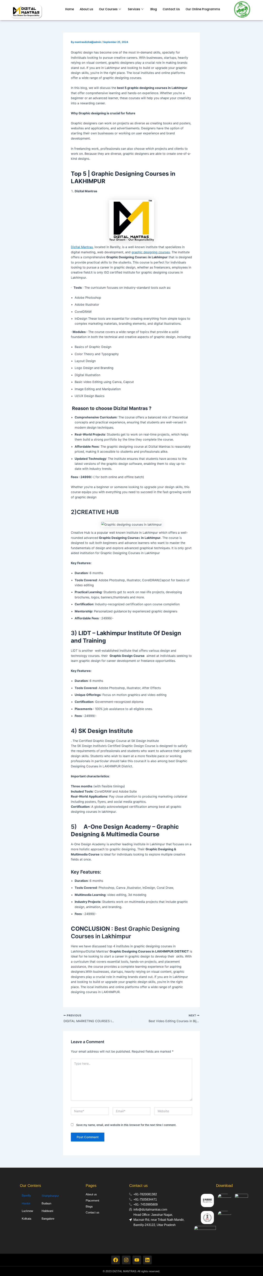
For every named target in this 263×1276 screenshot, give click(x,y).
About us (86, 9)
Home (69, 9)
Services (134, 9)
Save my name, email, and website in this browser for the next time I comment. (126, 1124)
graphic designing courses (151, 252)
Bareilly (26, 1195)
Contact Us (171, 9)
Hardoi (26, 1203)
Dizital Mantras (82, 247)
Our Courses (108, 9)
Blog (153, 9)
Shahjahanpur (50, 1195)
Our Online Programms (203, 9)
